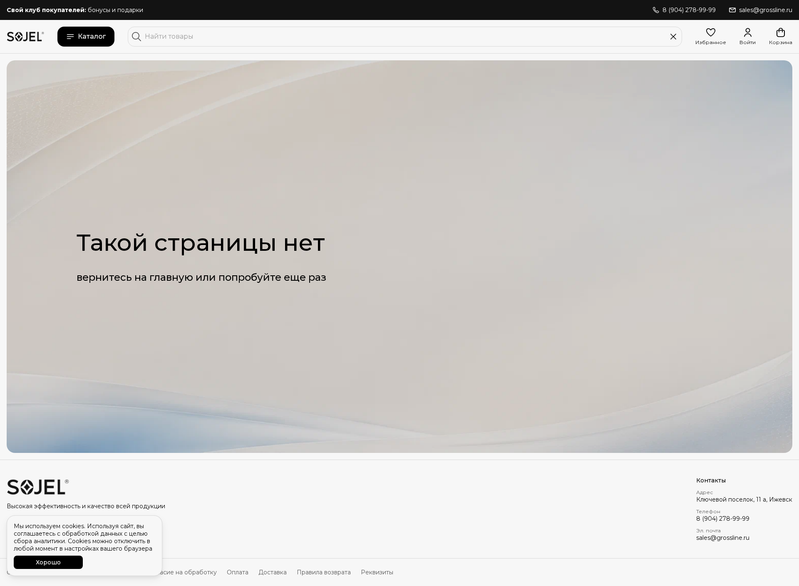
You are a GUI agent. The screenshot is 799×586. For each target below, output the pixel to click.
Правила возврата (324, 572)
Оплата (237, 572)
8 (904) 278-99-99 (722, 518)
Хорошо (48, 562)
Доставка (272, 572)
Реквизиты (377, 572)
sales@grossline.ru (722, 537)
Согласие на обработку (181, 572)
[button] (710, 36)
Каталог (92, 36)
